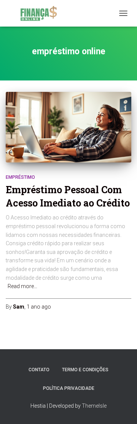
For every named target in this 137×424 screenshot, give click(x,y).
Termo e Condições (85, 369)
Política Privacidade (68, 388)
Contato (39, 369)
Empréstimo (20, 177)
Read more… (22, 286)
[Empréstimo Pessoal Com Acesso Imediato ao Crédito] (68, 127)
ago (39, 307)
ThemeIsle (94, 406)
